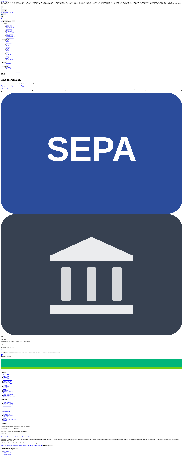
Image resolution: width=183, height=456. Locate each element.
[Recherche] (2, 16)
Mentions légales (14, 445)
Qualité (2, 12)
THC (7, 49)
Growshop (8, 67)
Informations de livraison (9, 416)
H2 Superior (9, 41)
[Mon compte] (1, 19)
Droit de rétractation (31, 445)
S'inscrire (16, 428)
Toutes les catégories (8, 392)
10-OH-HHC (9, 54)
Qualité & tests (6, 411)
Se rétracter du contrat (5, 445)
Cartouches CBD (10, 32)
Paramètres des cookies (47, 445)
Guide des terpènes (28, 436)
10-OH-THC (9, 61)
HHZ (7, 45)
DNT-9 (8, 47)
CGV (26, 445)
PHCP (7, 58)
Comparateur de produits (9, 396)
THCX (8, 40)
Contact (12, 12)
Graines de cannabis (10, 68)
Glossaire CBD (20, 436)
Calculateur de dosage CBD (9, 419)
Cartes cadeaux (6, 395)
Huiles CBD (9, 29)
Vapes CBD (9, 31)
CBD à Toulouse (7, 454)
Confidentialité (21, 445)
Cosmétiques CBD (10, 36)
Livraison (6, 12)
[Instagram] (1, 355)
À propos (5, 413)
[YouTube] (3, 355)
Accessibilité (39, 445)
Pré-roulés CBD (10, 34)
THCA (8, 44)
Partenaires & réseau (8, 403)
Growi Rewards (7, 402)
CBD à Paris (6, 451)
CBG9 (7, 48)
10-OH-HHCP (9, 59)
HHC (7, 56)
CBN (7, 50)
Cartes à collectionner (8, 394)
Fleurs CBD (9, 25)
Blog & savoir (6, 414)
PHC (7, 52)
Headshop (8, 63)
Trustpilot (18, 72)
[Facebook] (5, 355)
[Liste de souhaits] (1, 21)
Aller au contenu (4, 1)
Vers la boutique (3, 88)
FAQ (9, 12)
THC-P (8, 57)
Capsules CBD (9, 35)
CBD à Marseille (7, 453)
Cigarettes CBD (10, 38)
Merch (7, 65)
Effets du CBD (4, 436)
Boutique (3, 10)
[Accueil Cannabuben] (5, 8)
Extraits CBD (9, 30)
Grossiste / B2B (7, 406)
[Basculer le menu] (13, 21)
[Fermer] (2, 7)
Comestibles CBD (10, 27)
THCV (8, 53)
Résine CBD (9, 26)
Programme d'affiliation (8, 404)
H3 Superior (9, 43)
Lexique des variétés (8, 415)
